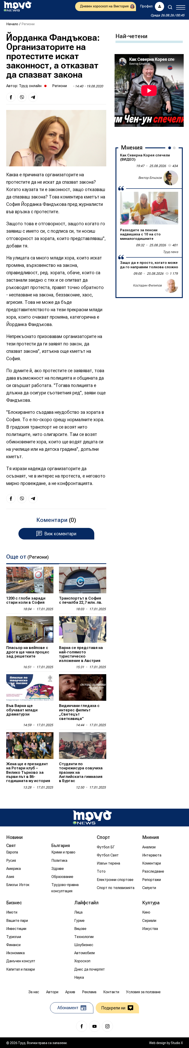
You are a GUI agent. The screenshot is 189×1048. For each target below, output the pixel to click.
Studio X (177, 1043)
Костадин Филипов (147, 285)
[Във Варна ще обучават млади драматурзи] (29, 687)
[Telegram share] (33, 97)
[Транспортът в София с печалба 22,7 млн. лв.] (82, 580)
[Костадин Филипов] (170, 285)
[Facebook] (81, 1026)
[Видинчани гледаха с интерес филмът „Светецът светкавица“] (82, 687)
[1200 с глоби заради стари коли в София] (29, 580)
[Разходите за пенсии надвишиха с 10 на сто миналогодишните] (149, 208)
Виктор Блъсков (150, 178)
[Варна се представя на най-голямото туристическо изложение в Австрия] (82, 629)
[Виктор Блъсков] (170, 178)
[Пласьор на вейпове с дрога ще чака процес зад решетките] (29, 629)
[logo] (17, 6)
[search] (170, 7)
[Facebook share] (10, 97)
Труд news (170, 252)
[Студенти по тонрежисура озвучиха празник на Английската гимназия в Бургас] (82, 745)
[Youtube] (94, 1026)
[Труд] (92, 817)
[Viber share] (22, 97)
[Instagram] (107, 1026)
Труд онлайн (30, 85)
